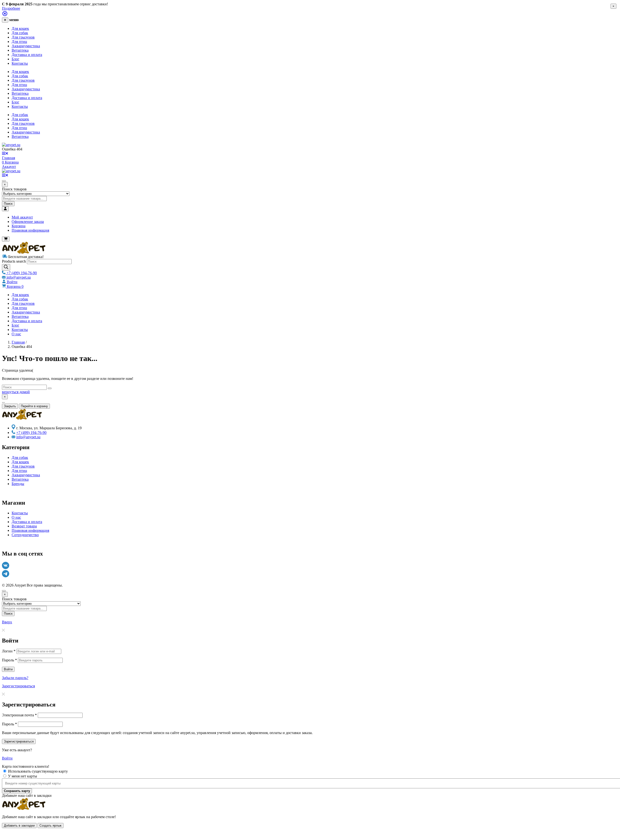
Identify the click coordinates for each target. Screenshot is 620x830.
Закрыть (10, 406)
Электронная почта (19, 715)
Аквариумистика (26, 46)
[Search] (6, 267)
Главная (8, 158)
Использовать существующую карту (38, 771)
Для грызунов (23, 37)
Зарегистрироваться (18, 686)
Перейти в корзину (34, 406)
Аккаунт (9, 166)
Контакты (20, 63)
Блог (15, 59)
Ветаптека (20, 50)
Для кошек (20, 28)
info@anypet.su (18, 277)
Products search (14, 261)
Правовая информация (30, 230)
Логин (9, 651)
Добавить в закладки (19, 825)
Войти (11, 282)
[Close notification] (5, 15)
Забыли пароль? (15, 678)
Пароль (9, 660)
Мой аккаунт (22, 217)
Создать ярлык (50, 825)
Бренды (18, 484)
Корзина (18, 226)
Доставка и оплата (27, 55)
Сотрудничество (25, 535)
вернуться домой (16, 392)
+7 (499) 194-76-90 (21, 273)
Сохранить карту (17, 791)
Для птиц (19, 41)
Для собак (20, 33)
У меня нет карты (22, 776)
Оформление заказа (28, 221)
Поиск (8, 203)
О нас (16, 334)
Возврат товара (24, 526)
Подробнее (11, 8)
